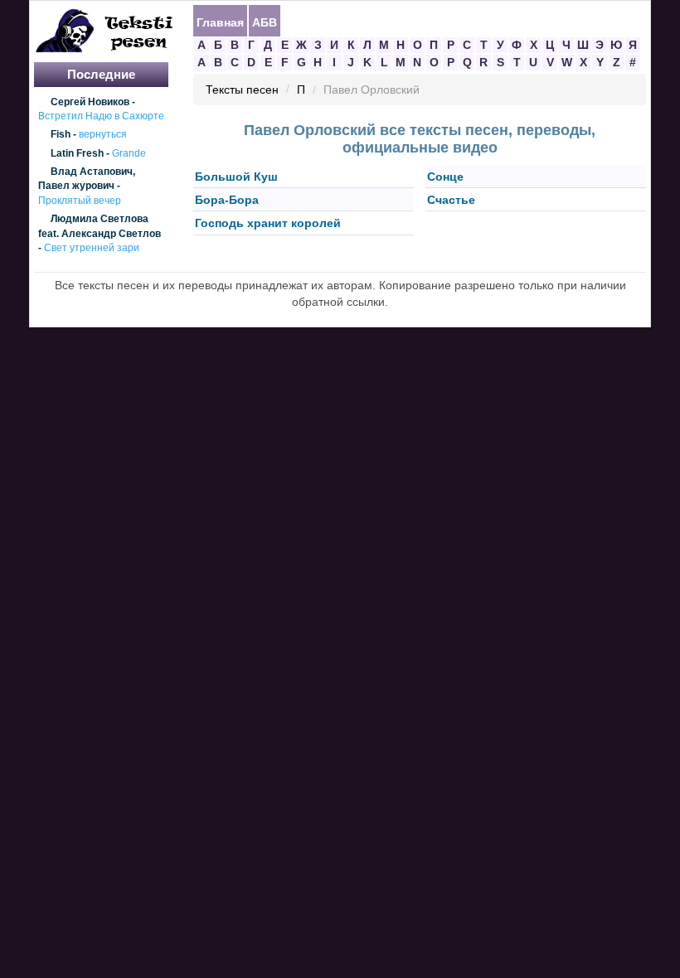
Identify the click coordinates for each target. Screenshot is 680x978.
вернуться (103, 135)
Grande (129, 153)
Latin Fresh (77, 153)
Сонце (445, 176)
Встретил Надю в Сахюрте (101, 116)
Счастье (451, 199)
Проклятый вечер (79, 200)
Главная (220, 21)
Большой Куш (236, 176)
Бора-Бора (227, 199)
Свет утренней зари (91, 248)
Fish (60, 135)
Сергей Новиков (90, 102)
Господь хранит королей (268, 223)
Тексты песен (242, 90)
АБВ (264, 21)
